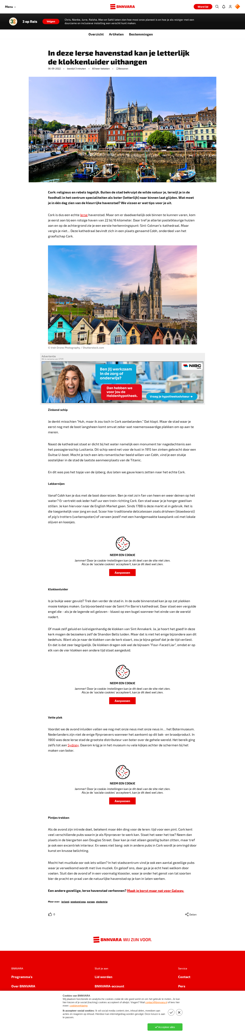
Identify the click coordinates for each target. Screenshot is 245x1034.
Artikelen (116, 34)
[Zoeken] (217, 7)
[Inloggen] (230, 7)
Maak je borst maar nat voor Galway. (155, 890)
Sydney (73, 745)
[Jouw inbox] (224, 7)
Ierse (84, 215)
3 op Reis (29, 21)
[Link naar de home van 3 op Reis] (13, 21)
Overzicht (96, 34)
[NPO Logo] (237, 6)
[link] (65, 901)
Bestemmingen (141, 34)
